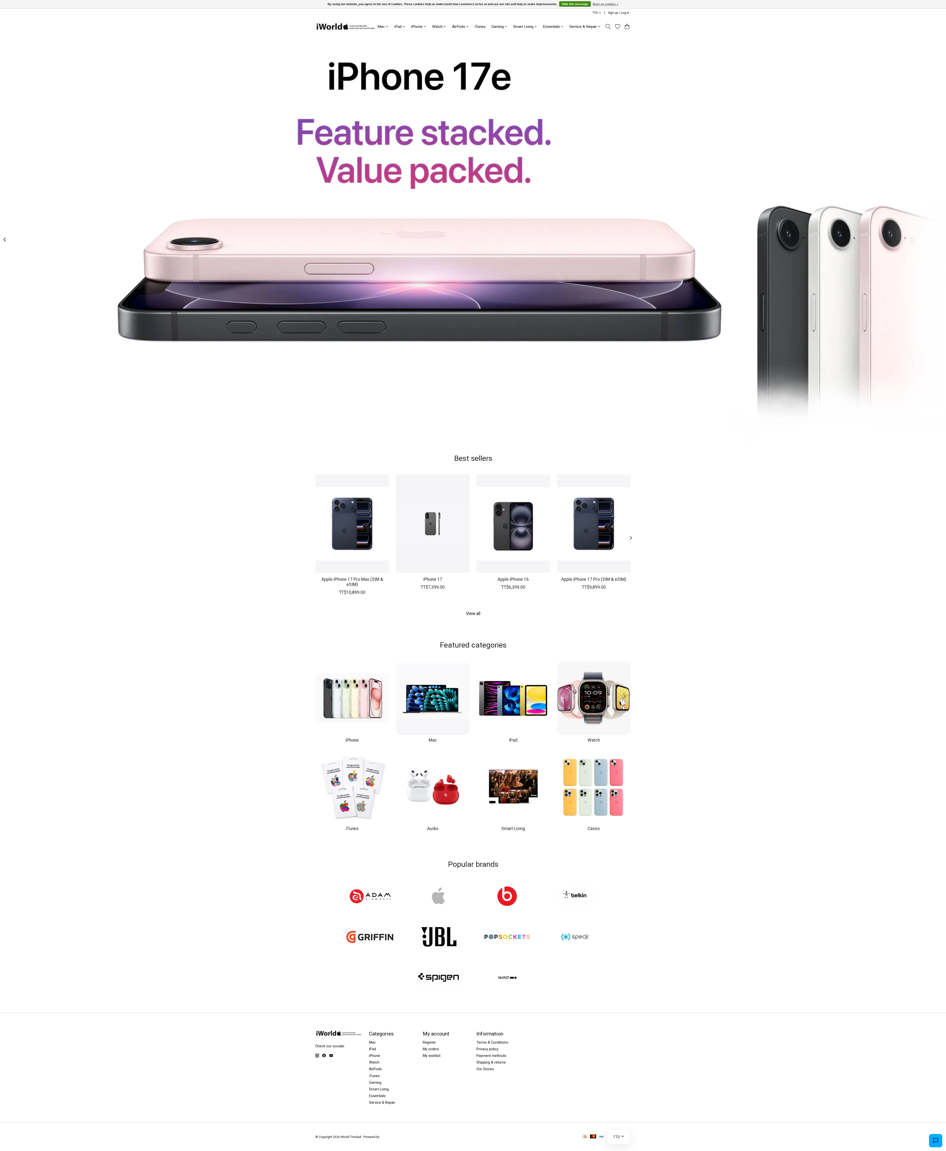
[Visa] (601, 1136)
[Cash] (585, 1136)
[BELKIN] (575, 897)
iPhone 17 (432, 579)
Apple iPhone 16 (513, 579)
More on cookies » (605, 4)
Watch (594, 740)
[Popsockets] (507, 937)
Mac (433, 740)
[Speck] (575, 937)
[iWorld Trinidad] (345, 26)
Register (429, 1042)
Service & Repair (382, 1102)
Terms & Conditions (492, 1042)
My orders (431, 1049)
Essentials (377, 1096)
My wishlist (431, 1055)
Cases (594, 828)
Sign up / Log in (618, 13)
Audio (432, 828)
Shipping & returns (491, 1062)
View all (473, 613)
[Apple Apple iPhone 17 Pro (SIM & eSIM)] (594, 524)
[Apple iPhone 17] (433, 524)
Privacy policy (487, 1049)
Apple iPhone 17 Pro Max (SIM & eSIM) (352, 582)
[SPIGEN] (439, 978)
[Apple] (439, 897)
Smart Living (513, 828)
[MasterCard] (593, 1136)
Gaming (375, 1082)
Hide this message (575, 4)
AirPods (375, 1069)
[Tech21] (507, 978)
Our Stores (485, 1069)
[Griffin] (370, 937)
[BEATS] (507, 897)
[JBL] (439, 937)
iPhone (352, 740)
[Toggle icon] (608, 26)
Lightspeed (387, 1137)
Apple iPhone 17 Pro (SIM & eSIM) (593, 579)
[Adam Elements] (370, 897)
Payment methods (491, 1055)
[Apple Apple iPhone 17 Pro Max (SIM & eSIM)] (352, 524)
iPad (513, 740)
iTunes (480, 26)
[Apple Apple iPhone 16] (513, 524)
